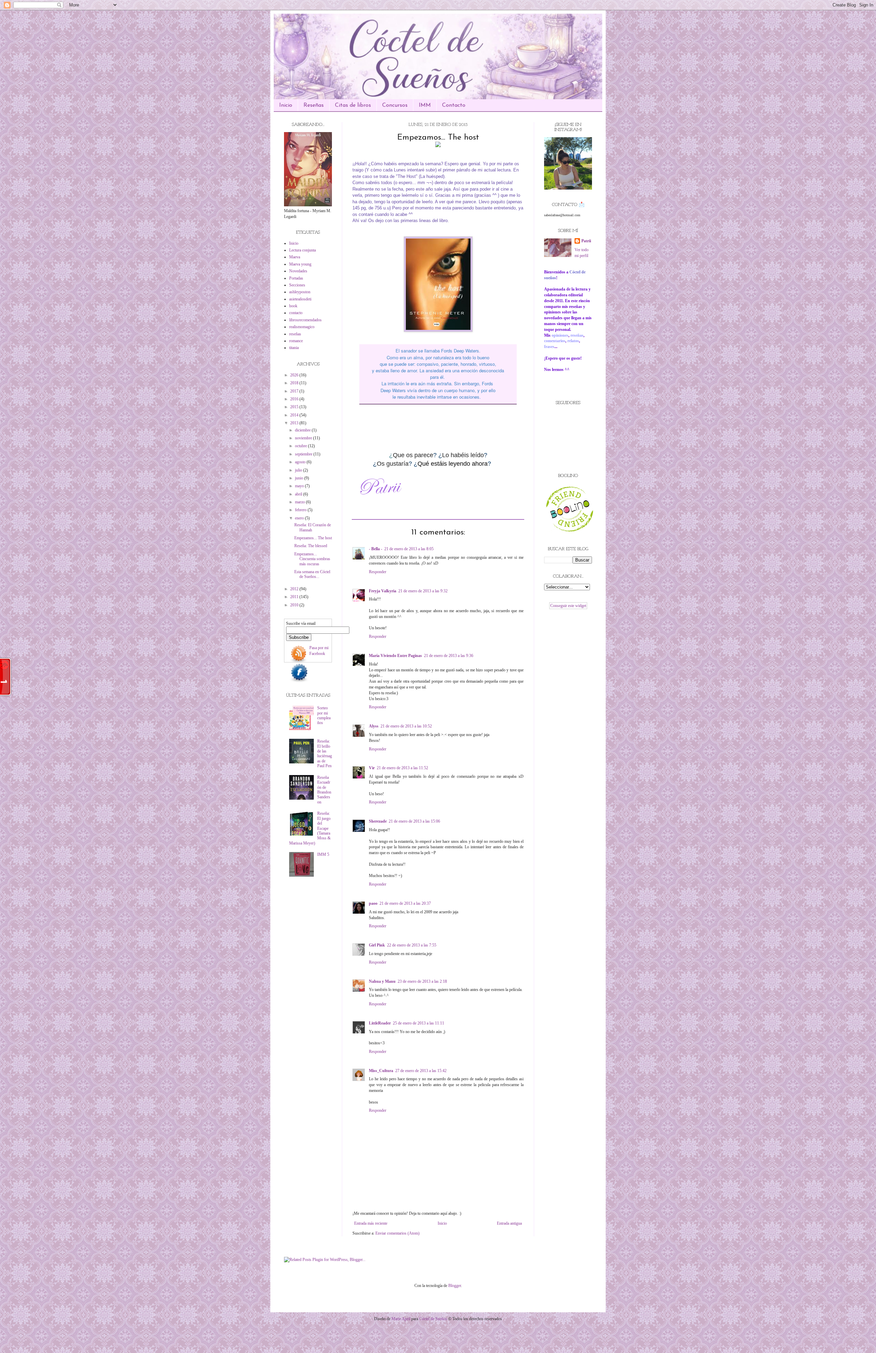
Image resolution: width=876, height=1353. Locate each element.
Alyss (373, 726)
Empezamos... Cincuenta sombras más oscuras (312, 559)
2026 (294, 375)
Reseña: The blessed (310, 545)
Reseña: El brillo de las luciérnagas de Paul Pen (324, 753)
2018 (294, 383)
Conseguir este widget (568, 605)
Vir (372, 767)
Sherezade (378, 821)
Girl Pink (377, 945)
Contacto (453, 105)
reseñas (295, 334)
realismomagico (301, 326)
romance (296, 340)
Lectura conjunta (302, 250)
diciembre (303, 430)
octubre (301, 445)
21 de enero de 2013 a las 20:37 (405, 903)
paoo (373, 903)
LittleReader (380, 1023)
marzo (300, 502)
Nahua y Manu (382, 981)
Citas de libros (353, 105)
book (293, 306)
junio (299, 478)
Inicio (285, 105)
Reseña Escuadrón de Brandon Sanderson (324, 789)
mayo (300, 486)
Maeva (294, 257)
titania (294, 347)
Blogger (454, 1285)
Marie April (400, 1318)
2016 (294, 399)
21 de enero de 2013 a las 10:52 (406, 726)
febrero (301, 509)
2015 (294, 406)
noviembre (304, 438)
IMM (425, 105)
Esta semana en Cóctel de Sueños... (312, 574)
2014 (294, 415)
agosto (301, 462)
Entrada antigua (509, 1223)
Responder (377, 571)
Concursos (395, 105)
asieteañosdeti (300, 299)
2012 (294, 589)
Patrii (586, 241)
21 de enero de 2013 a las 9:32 (423, 591)
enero (300, 518)
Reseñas (314, 105)
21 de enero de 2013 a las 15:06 (414, 821)
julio (299, 470)
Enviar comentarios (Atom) (397, 1233)
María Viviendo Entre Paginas (395, 655)
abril (299, 494)
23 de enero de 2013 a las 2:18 (422, 981)
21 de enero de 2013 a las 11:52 (402, 767)
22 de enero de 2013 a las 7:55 (411, 945)
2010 (294, 605)
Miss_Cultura (381, 1070)
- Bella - (375, 548)
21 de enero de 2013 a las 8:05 (409, 548)
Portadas (296, 278)
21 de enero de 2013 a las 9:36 (448, 655)
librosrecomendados (305, 320)
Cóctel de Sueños (433, 1318)
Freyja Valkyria (382, 591)
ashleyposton (299, 291)
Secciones (297, 285)
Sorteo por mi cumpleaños (324, 715)
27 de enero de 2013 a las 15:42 (421, 1070)
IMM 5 (323, 854)
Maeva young (300, 264)
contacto (295, 312)
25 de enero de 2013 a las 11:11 (418, 1023)
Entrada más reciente (370, 1223)
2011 (294, 596)
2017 (294, 391)
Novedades (298, 271)
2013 (294, 423)
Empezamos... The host (313, 538)
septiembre (304, 454)
